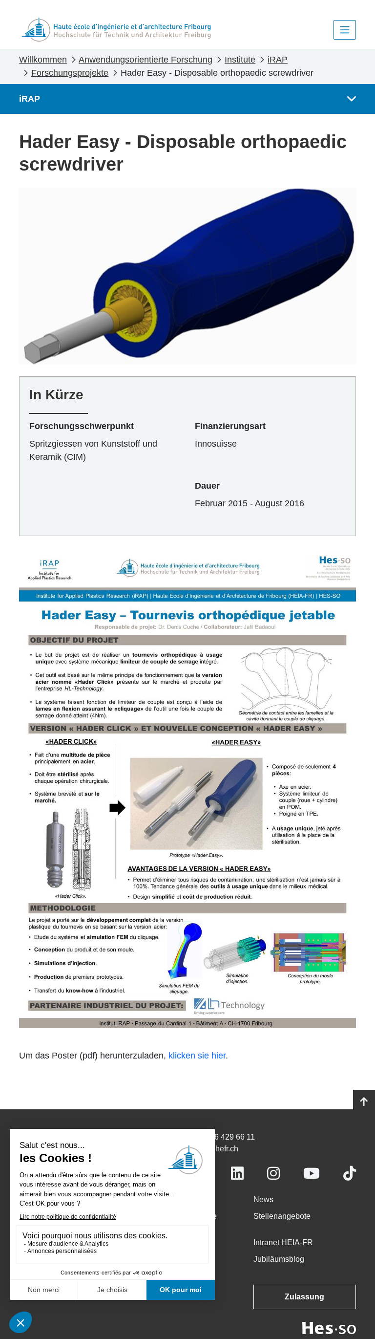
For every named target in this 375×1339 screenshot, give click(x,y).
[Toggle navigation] (344, 30)
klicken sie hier (197, 1055)
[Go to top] (364, 1102)
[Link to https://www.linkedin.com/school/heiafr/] (237, 1174)
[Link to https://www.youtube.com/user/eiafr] (311, 1174)
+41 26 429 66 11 (225, 1137)
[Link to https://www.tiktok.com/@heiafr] (349, 1174)
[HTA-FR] (116, 29)
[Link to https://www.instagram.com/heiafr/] (273, 1174)
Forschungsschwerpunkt (81, 426)
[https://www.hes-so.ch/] (329, 1327)
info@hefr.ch (216, 1149)
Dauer (207, 486)
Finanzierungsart (230, 426)
